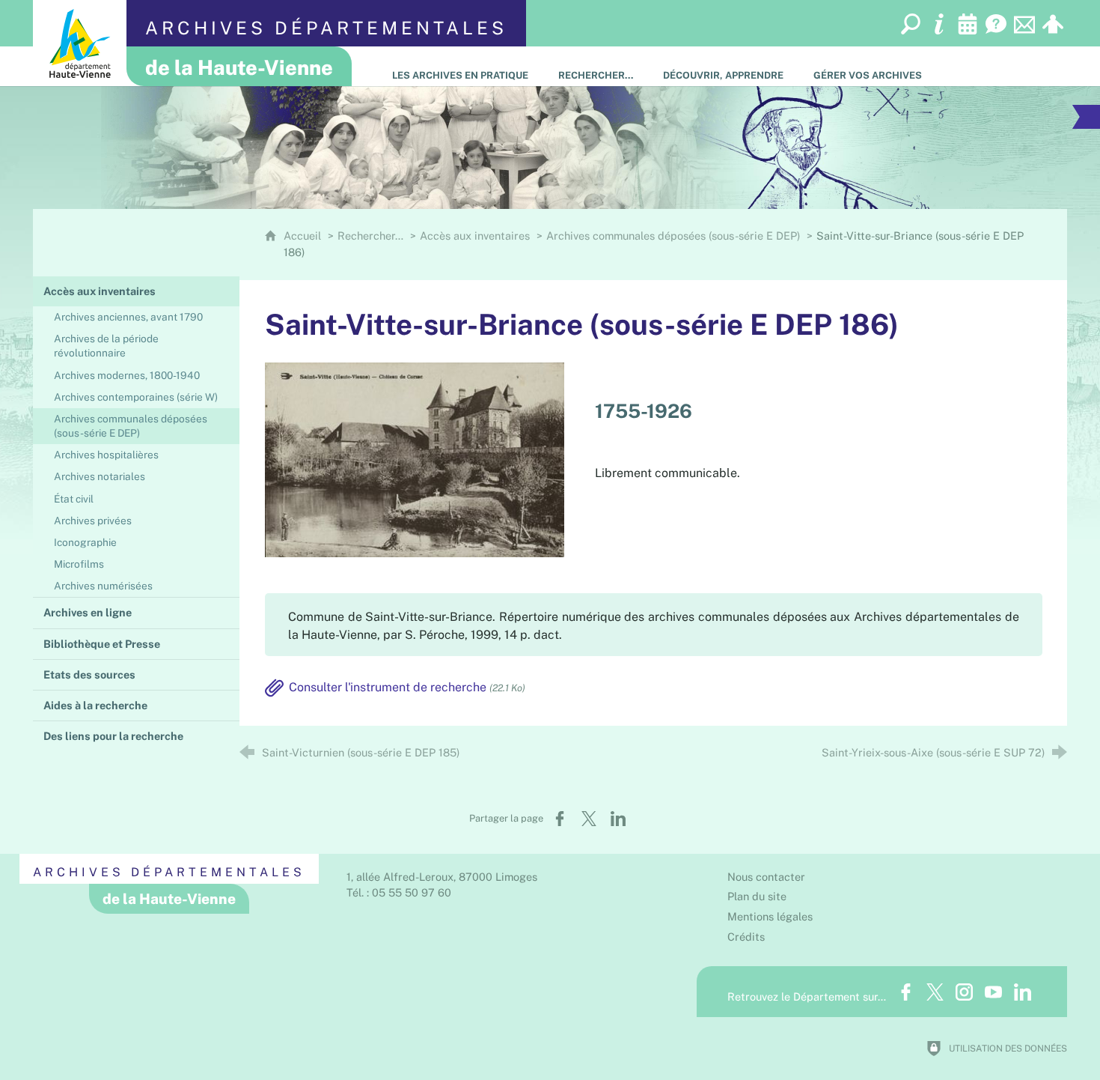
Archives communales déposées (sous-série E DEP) (673, 235)
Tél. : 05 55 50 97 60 (398, 892)
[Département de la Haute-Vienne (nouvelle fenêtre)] (79, 43)
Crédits (746, 936)
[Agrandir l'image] (414, 459)
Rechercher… (370, 235)
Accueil (304, 235)
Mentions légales (770, 916)
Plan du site (756, 896)
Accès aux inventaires (475, 235)
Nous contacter (766, 876)
